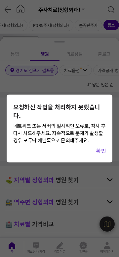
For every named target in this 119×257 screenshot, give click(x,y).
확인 (101, 151)
